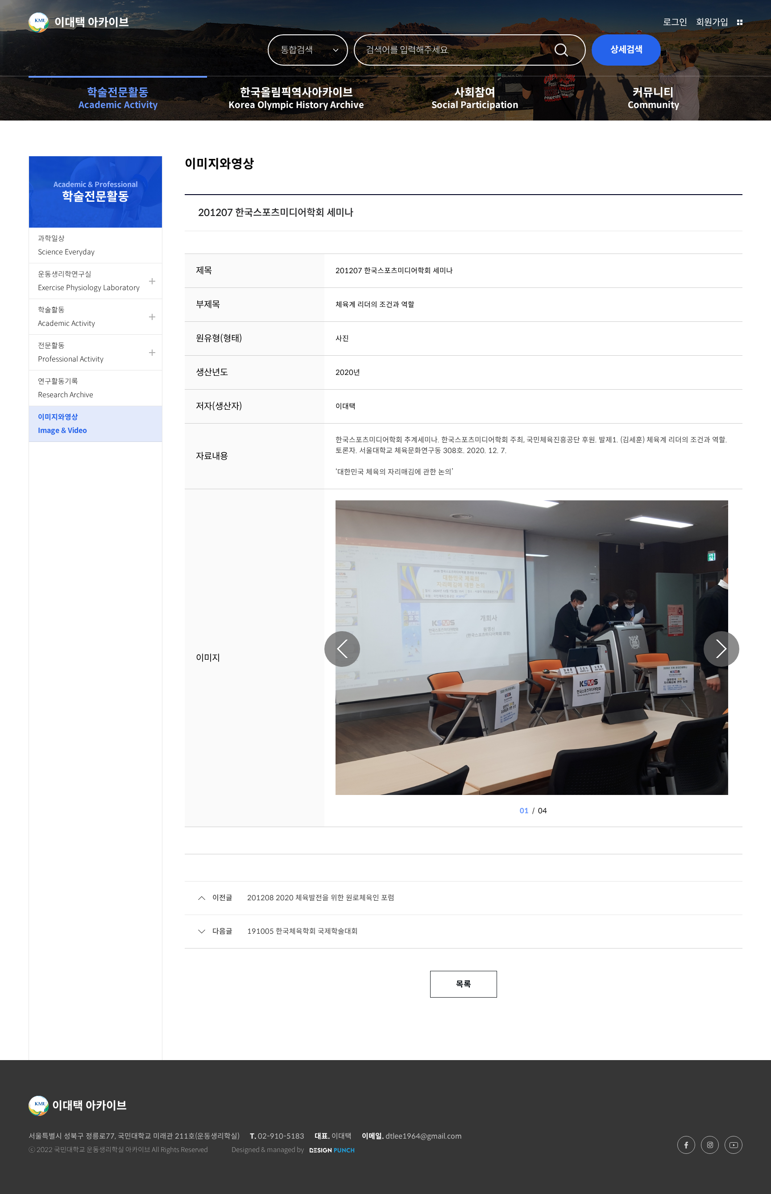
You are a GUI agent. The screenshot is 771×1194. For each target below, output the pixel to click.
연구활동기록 (65, 388)
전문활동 (71, 352)
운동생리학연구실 (89, 281)
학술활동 (66, 316)
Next (721, 649)
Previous (342, 649)
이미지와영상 (62, 423)
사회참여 (474, 98)
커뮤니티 (653, 98)
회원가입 (712, 22)
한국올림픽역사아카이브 (296, 98)
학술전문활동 (118, 98)
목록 (463, 984)
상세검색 (626, 49)
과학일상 (66, 245)
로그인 (675, 22)
